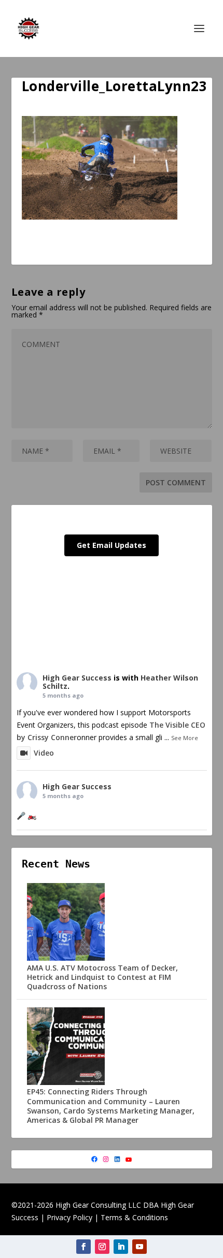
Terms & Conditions (134, 1217)
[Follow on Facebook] (83, 1246)
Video (44, 753)
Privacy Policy (69, 1217)
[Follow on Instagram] (102, 1246)
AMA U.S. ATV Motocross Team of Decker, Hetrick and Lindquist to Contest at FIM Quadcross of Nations (102, 977)
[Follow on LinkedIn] (121, 1246)
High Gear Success (77, 678)
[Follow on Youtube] (139, 1246)
